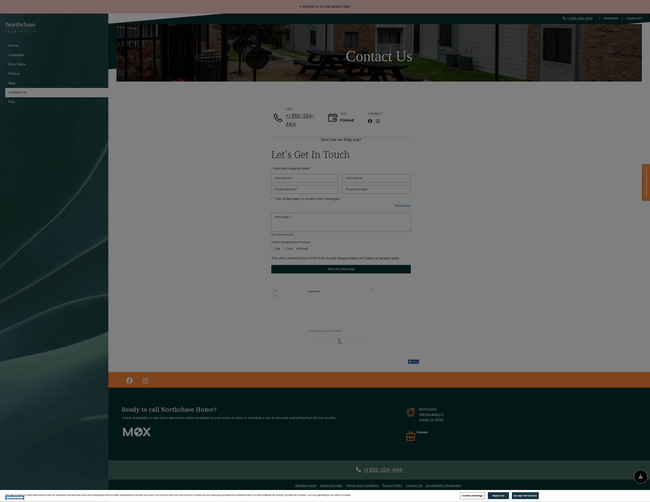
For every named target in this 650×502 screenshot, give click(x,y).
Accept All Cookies (525, 495)
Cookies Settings (472, 495)
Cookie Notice (14, 498)
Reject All (498, 495)
